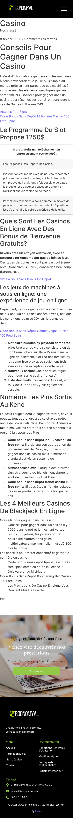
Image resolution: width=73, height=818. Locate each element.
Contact (11, 765)
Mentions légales (49, 756)
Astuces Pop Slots (13, 112)
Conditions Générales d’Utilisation (52, 749)
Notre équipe (14, 759)
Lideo (38, 811)
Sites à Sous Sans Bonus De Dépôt (25, 279)
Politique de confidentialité (47, 763)
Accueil (10, 747)
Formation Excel (16, 753)
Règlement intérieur (51, 770)
